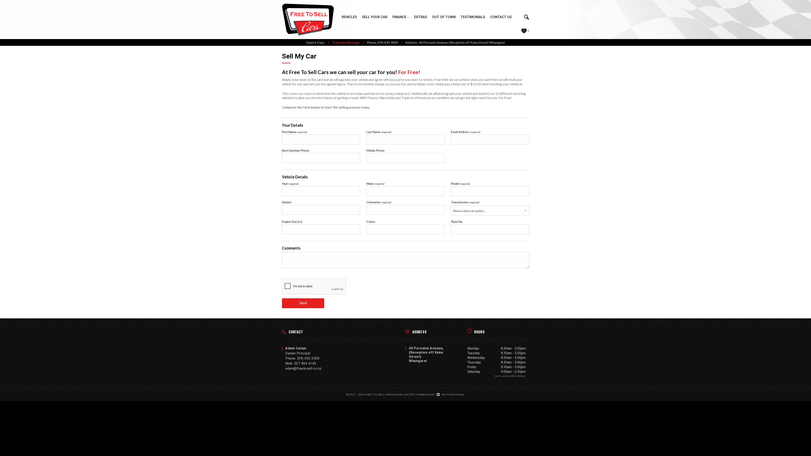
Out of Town (444, 17)
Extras (420, 17)
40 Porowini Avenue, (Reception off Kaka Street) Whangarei (462, 42)
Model (460, 183)
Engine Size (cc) (292, 221)
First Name (294, 132)
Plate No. (457, 221)
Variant (286, 202)
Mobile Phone (375, 150)
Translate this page (345, 42)
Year (290, 183)
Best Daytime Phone (295, 150)
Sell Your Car (374, 17)
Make (375, 183)
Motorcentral (452, 394)
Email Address (465, 132)
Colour (370, 221)
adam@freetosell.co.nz (303, 368)
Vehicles (349, 17)
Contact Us (501, 17)
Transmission (465, 202)
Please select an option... (469, 211)
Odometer (378, 202)
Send (303, 303)
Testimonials (473, 17)
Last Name (378, 132)
